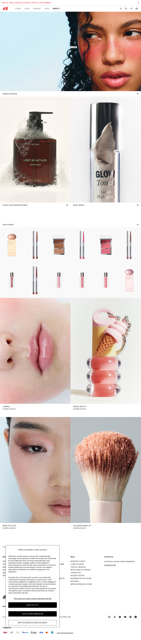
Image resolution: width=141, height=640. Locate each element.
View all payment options (65, 633)
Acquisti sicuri (77, 575)
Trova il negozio (78, 567)
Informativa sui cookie (80, 578)
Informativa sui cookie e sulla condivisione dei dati (32, 599)
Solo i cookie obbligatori (32, 614)
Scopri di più (110, 565)
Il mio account (77, 564)
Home (46, 8)
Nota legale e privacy (80, 570)
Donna (18, 8)
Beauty (56, 8)
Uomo (27, 8)
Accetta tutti (33, 605)
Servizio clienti (77, 561)
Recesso (74, 581)
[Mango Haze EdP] (11, 245)
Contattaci (75, 573)
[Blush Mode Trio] (105, 245)
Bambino (37, 8)
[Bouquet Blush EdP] (129, 280)
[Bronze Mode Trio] (58, 245)
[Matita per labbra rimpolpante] (35, 245)
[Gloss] (11, 280)
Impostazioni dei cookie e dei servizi (32, 623)
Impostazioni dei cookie (81, 584)
